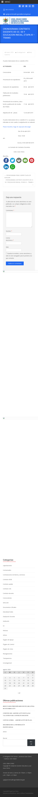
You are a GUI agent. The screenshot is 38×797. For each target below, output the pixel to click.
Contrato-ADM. (7, 579)
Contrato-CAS (7, 589)
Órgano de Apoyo (8, 640)
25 (10, 686)
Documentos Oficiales (9, 607)
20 (19, 683)
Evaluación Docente (9, 616)
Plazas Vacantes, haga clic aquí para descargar (17, 127)
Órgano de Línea (8, 649)
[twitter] (23, 7)
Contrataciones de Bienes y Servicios (14, 575)
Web (7, 247)
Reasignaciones (7, 654)
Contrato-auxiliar (8, 584)
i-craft (21, 793)
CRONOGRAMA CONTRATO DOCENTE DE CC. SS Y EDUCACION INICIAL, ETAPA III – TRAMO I (19, 182)
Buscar (5, 738)
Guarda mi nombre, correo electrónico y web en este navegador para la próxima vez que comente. (19, 256)
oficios (5, 635)
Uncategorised (21, 52)
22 (28, 683)
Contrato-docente (8, 593)
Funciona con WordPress (9, 793)
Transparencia (7, 658)
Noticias (5, 630)
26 (14, 686)
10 (5, 680)
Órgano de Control (8, 644)
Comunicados (7, 570)
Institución (6, 621)
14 (23, 680)
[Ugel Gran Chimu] (14, 20)
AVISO (5, 732)
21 (23, 683)
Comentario (10, 210)
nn (3, 626)
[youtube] (26, 7)
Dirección (6, 603)
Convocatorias (7, 598)
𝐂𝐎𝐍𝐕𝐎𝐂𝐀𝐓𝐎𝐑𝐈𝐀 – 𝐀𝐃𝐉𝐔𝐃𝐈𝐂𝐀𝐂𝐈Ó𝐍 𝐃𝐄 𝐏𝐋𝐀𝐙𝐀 (17, 720)
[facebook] (19, 7)
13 (19, 680)
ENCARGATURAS (8, 612)
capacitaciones (7, 565)
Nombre (9, 231)
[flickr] (29, 7)
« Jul (19, 693)
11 (10, 680)
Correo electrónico (10, 239)
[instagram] (33, 7)
